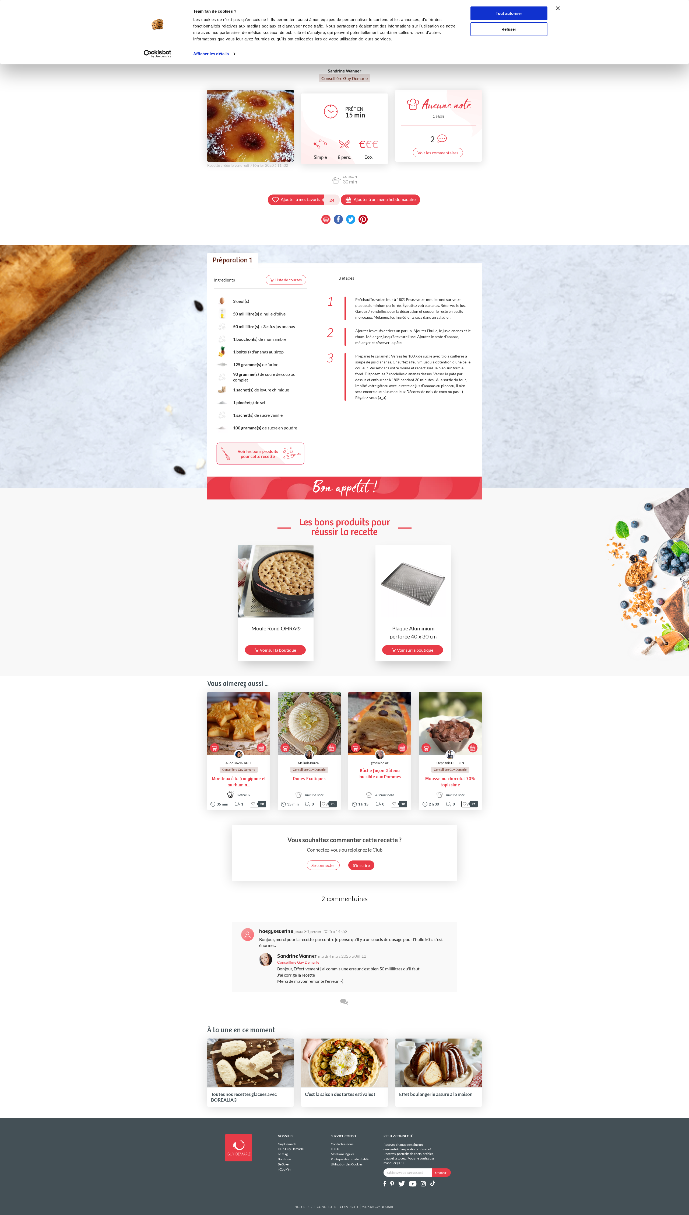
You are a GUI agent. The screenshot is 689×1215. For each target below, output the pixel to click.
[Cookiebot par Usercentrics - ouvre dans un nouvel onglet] (157, 54)
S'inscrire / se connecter (315, 1207)
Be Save (283, 1164)
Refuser (508, 29)
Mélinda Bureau (309, 763)
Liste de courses (288, 279)
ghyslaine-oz (380, 763)
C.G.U (335, 1149)
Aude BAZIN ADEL (239, 763)
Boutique (284, 1159)
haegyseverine (276, 931)
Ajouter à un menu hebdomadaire (385, 199)
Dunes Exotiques (309, 779)
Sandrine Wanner (297, 956)
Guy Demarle (287, 1144)
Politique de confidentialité (349, 1159)
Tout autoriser (509, 13)
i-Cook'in (284, 1169)
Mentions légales (342, 1154)
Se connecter (323, 865)
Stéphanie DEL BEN (450, 763)
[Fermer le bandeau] (558, 8)
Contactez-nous (342, 1144)
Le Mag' (283, 1154)
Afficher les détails (211, 53)
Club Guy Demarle (291, 1149)
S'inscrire (361, 865)
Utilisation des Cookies (347, 1164)
